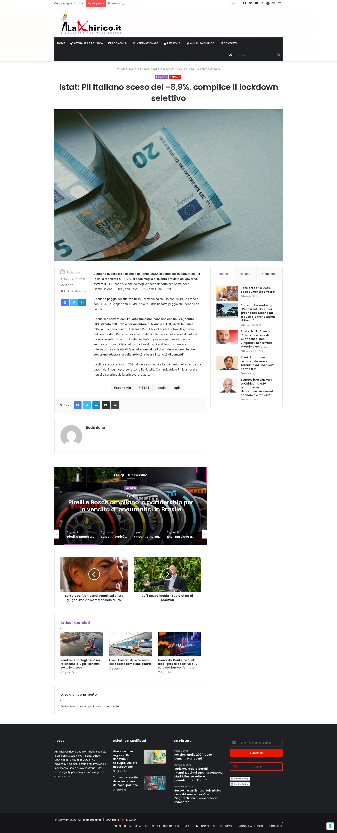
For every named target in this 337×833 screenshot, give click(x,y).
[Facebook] (65, 302)
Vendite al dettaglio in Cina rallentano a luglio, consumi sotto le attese (80, 663)
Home (61, 43)
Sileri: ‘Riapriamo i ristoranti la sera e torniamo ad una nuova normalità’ (258, 363)
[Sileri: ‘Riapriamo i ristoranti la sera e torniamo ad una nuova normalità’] (227, 363)
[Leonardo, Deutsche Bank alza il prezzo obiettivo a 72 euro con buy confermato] (179, 644)
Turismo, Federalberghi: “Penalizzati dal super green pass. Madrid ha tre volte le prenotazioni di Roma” (258, 312)
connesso (82, 706)
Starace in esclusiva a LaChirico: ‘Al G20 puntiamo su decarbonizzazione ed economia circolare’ (257, 387)
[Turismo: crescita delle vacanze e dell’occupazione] (155, 783)
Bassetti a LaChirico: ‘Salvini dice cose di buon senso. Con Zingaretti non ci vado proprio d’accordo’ (257, 338)
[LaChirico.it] (90, 24)
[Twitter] (74, 302)
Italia (162, 388)
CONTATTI (230, 43)
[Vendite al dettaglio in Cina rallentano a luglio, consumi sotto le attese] (81, 644)
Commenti (269, 274)
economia (123, 388)
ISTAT (145, 388)
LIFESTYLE (173, 43)
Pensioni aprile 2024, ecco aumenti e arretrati (258, 290)
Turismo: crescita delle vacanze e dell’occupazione (125, 781)
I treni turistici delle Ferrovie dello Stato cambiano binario (130, 662)
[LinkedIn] (82, 302)
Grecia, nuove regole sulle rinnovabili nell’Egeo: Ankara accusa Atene (125, 758)
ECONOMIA (118, 43)
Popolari (222, 274)
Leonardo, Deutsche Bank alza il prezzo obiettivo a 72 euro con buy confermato (178, 663)
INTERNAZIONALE (146, 43)
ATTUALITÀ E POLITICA (88, 43)
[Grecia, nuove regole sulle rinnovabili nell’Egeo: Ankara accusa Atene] (155, 757)
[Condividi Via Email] (106, 405)
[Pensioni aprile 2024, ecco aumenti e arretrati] (227, 293)
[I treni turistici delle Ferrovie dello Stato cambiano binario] (130, 644)
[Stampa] (115, 405)
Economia (135, 68)
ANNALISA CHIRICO (201, 43)
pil (178, 388)
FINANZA (175, 76)
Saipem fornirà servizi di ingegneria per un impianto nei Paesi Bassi (131, 506)
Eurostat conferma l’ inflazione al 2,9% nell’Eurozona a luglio (144, 3)
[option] (130, 506)
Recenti (245, 274)
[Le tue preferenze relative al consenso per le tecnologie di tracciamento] (330, 826)
